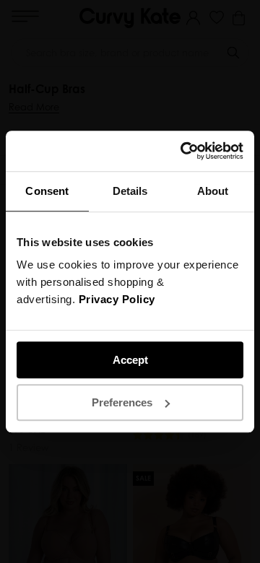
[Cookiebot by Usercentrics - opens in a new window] (183, 150)
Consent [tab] (47, 191)
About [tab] (213, 191)
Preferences (122, 402)
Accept (130, 360)
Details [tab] (130, 191)
